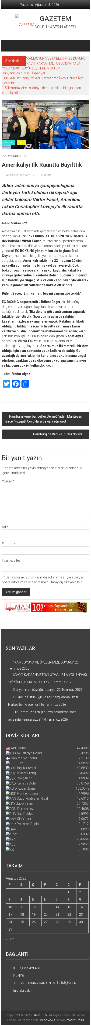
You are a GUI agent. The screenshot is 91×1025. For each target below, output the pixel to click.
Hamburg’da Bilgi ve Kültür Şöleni (57, 434)
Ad (5, 527)
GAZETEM (55, 18)
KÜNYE (18, 975)
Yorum (8, 481)
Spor (21, 142)
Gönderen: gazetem (18, 175)
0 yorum (46, 175)
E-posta (9, 544)
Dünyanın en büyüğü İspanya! (23, 73)
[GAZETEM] (7, 46)
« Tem (10, 939)
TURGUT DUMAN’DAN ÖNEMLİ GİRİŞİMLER (44, 983)
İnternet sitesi (11, 560)
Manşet (8, 142)
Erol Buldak (21, 990)
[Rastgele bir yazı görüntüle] (84, 45)
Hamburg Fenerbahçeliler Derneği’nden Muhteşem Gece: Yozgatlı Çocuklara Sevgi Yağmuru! (44, 419)
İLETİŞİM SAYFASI (26, 968)
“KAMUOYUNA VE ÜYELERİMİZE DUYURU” (56, 58)
